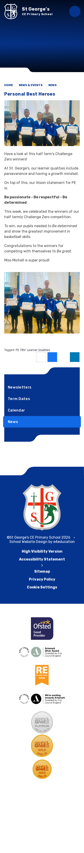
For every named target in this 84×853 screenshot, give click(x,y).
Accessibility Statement (42, 559)
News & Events (31, 85)
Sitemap (42, 571)
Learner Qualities (38, 350)
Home (8, 85)
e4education (64, 542)
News (52, 85)
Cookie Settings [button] (42, 587)
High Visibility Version (42, 551)
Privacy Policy (42, 579)
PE (17, 350)
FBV (23, 350)
